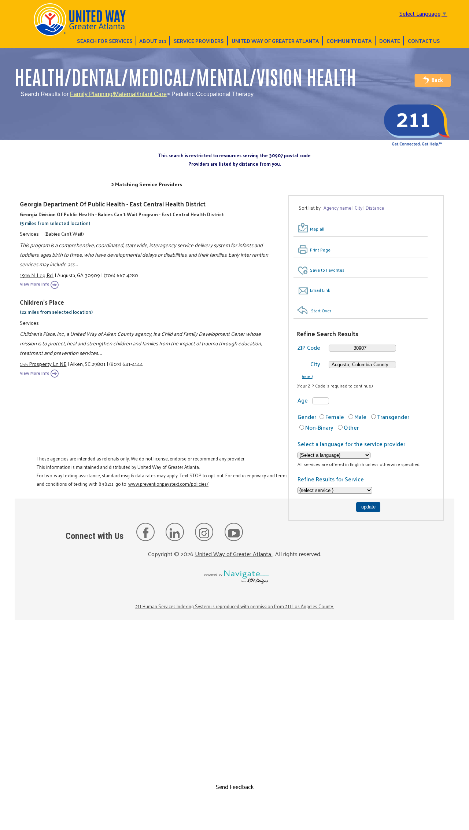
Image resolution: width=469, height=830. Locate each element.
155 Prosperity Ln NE (43, 363)
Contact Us (424, 40)
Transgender (393, 416)
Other (351, 427)
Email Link (320, 290)
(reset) (307, 376)
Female (334, 416)
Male (360, 416)
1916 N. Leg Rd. (36, 275)
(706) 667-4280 (121, 275)
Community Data (349, 40)
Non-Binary (319, 427)
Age (303, 400)
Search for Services (105, 40)
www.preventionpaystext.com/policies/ (168, 484)
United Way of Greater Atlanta (275, 40)
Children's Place (42, 302)
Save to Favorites (327, 270)
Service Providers (199, 40)
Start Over (321, 310)
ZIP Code (309, 347)
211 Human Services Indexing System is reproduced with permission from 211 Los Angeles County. (234, 606)
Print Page (320, 250)
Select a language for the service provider (351, 443)
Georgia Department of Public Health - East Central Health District (113, 203)
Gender (307, 416)
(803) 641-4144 (126, 363)
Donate (389, 40)
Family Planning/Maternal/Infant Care (118, 94)
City (315, 364)
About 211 (152, 40)
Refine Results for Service (331, 479)
